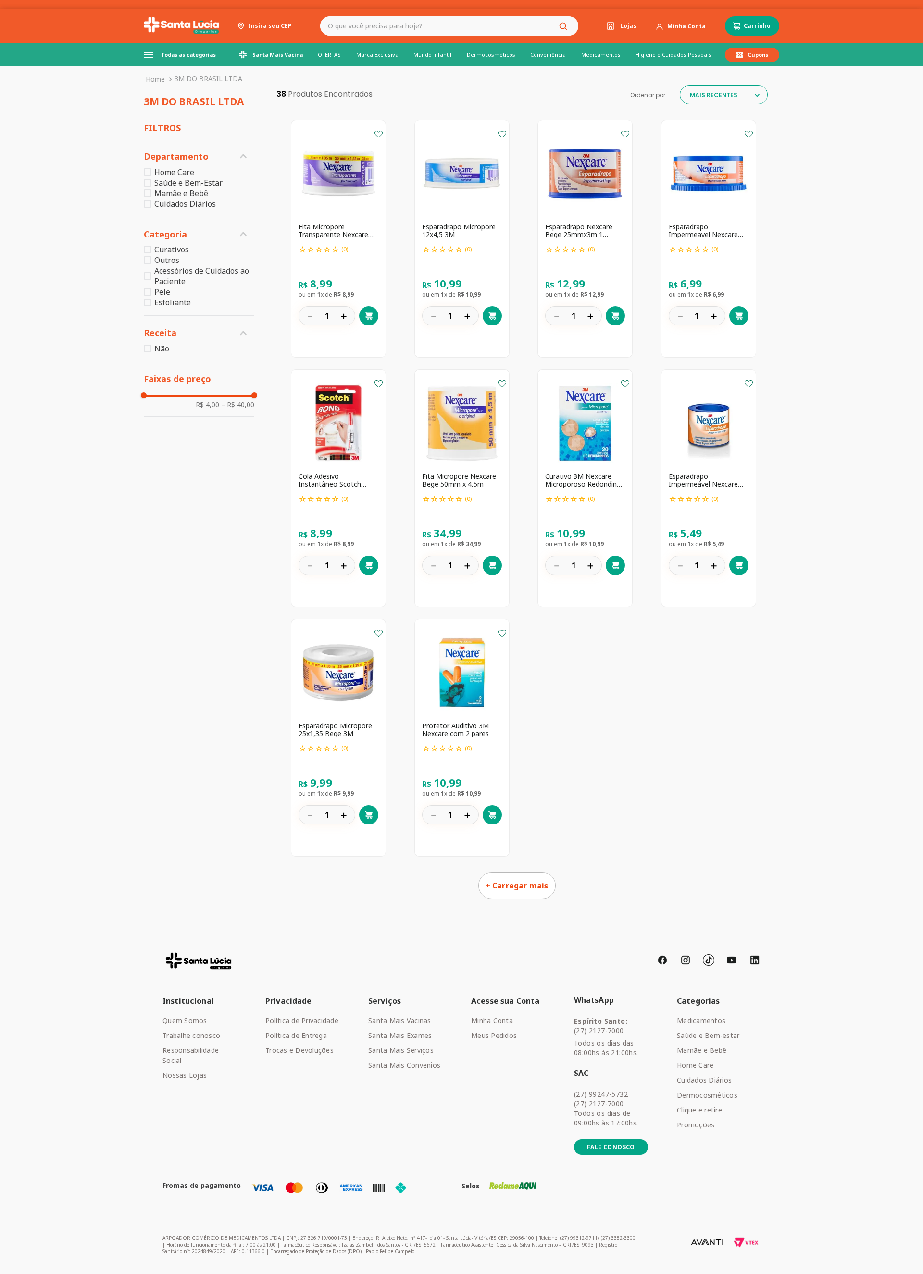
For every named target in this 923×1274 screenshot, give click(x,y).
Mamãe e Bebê (181, 193)
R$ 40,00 (237, 405)
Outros (166, 260)
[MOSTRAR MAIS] (517, 885)
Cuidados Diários (185, 204)
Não (161, 348)
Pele (162, 292)
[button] (199, 156)
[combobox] (449, 26)
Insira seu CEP (270, 26)
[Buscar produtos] (565, 26)
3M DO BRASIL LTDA (208, 78)
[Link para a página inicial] (155, 79)
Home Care (174, 172)
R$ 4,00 (207, 405)
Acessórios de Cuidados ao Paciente (201, 276)
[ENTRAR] (681, 26)
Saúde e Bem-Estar (188, 182)
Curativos (171, 249)
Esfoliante (172, 302)
